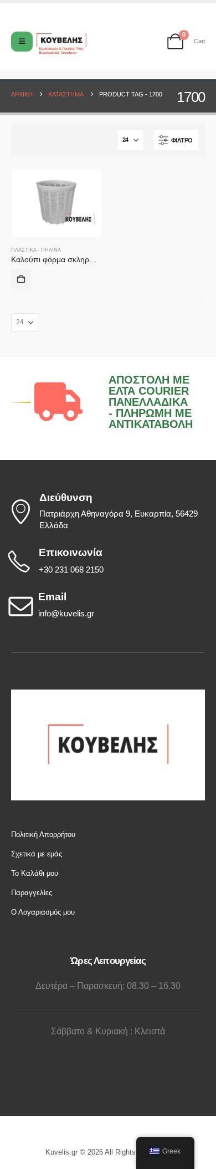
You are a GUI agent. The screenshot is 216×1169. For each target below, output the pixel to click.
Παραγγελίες (31, 893)
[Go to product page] (56, 203)
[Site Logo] (61, 44)
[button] (176, 140)
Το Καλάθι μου (34, 873)
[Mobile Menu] (22, 42)
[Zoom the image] (108, 694)
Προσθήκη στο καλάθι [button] (21, 279)
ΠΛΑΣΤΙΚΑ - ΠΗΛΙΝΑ (36, 250)
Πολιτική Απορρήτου (43, 834)
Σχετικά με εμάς (36, 854)
